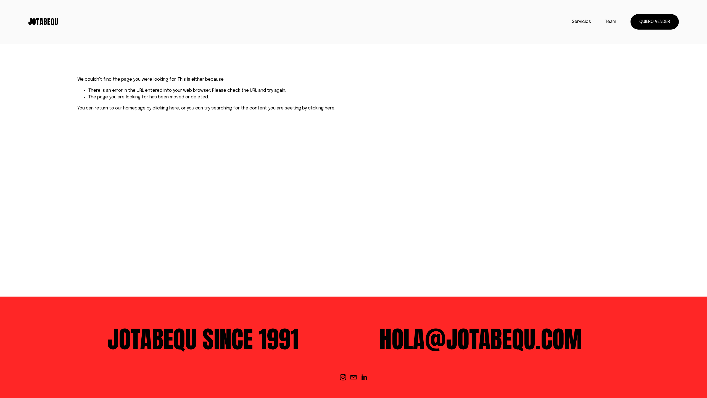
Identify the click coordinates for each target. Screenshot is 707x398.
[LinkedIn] (364, 377)
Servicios (581, 21)
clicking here (165, 108)
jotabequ (43, 21)
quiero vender (654, 21)
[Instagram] (343, 377)
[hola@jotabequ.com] (353, 377)
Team (610, 21)
